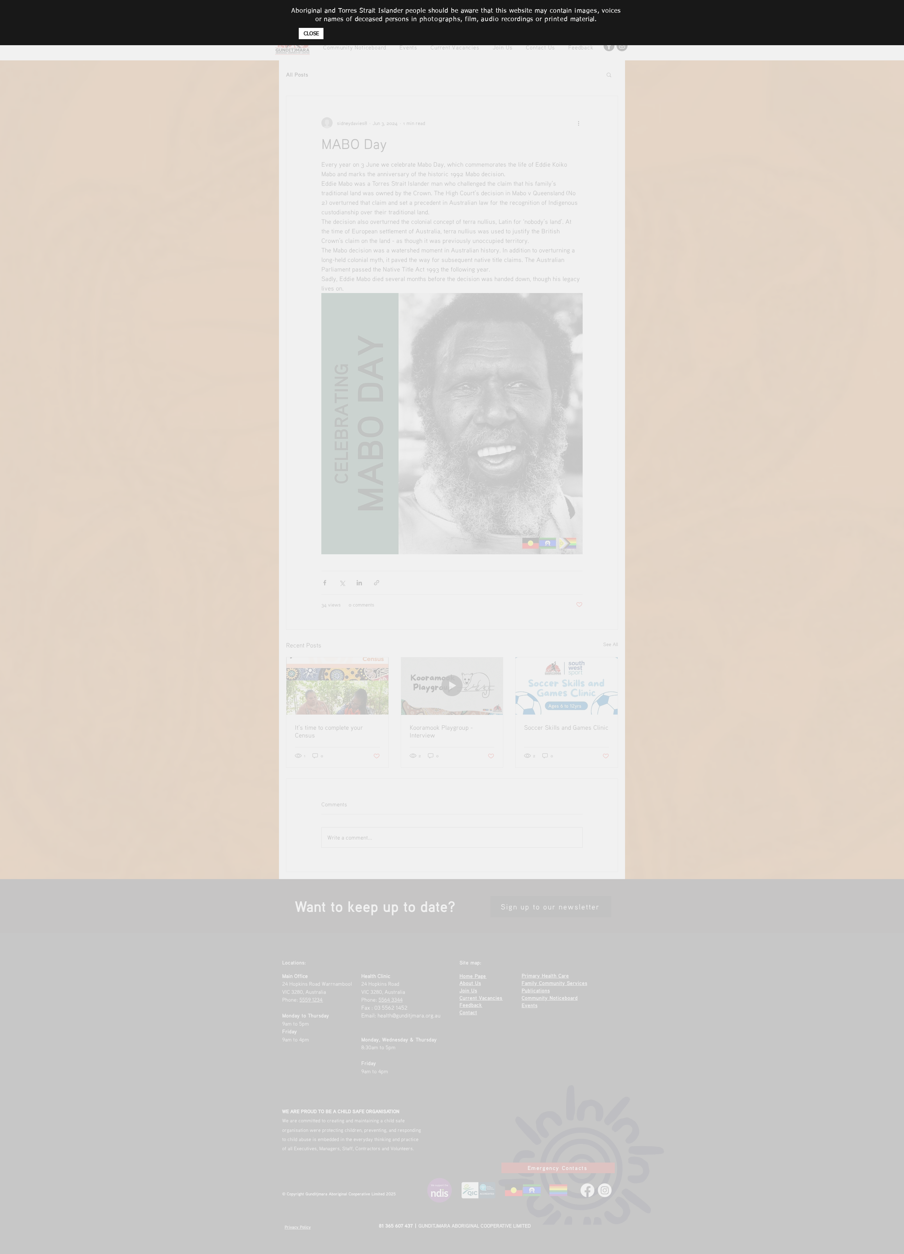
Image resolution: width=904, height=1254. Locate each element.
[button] (311, 33)
